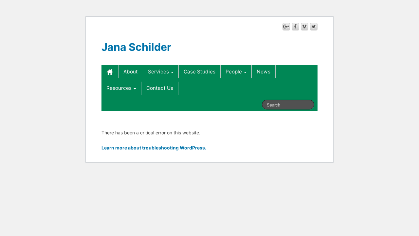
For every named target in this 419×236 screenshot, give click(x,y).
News (263, 72)
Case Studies (199, 72)
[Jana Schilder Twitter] (314, 26)
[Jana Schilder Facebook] (295, 26)
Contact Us (159, 88)
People (234, 72)
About (130, 72)
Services (159, 72)
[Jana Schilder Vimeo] (304, 26)
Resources (119, 88)
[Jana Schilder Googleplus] (286, 26)
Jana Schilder (136, 47)
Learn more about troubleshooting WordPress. (153, 147)
